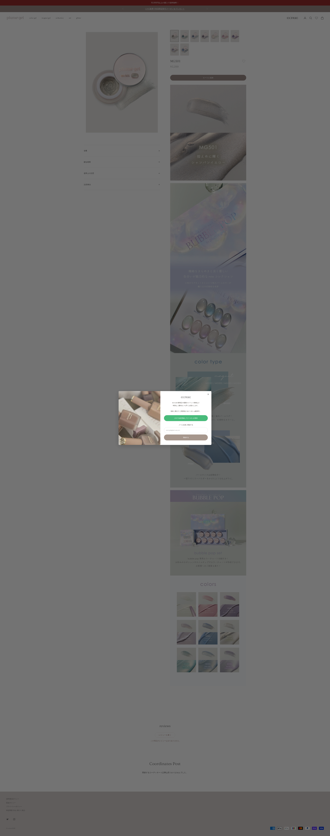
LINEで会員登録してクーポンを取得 (185, 418)
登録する (186, 437)
